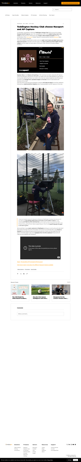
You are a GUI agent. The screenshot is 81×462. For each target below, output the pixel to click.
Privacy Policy (50, 460)
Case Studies (15, 15)
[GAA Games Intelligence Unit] (40, 290)
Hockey (34, 451)
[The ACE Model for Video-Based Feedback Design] (20, 290)
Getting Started (54, 447)
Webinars (44, 450)
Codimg (25, 456)
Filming (16, 448)
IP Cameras (34, 15)
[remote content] (40, 248)
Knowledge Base (54, 450)
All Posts (7, 15)
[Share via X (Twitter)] (20, 273)
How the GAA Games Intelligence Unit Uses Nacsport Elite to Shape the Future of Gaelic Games (40, 297)
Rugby (34, 453)
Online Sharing (43, 15)
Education (35, 447)
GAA (34, 450)
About (43, 451)
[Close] (79, 460)
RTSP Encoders (26, 451)
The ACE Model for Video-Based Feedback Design (19, 297)
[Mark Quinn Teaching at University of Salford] (61, 290)
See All (68, 282)
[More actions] (63, 23)
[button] (15, 3)
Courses (52, 448)
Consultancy (17, 450)
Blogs (43, 448)
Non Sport (51, 15)
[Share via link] (27, 273)
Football (34, 448)
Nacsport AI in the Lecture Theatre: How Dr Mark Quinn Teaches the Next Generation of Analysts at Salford (61, 297)
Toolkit (43, 447)
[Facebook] (75, 444)
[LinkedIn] (69, 444)
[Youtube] (73, 444)
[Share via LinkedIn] (23, 273)
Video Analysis (24, 15)
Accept (75, 460)
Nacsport (25, 447)
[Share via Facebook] (17, 273)
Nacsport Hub (26, 448)
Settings (69, 460)
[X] (67, 444)
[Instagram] (71, 444)
